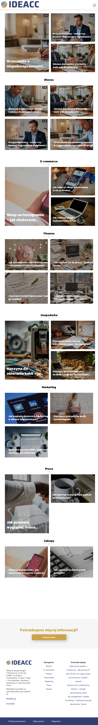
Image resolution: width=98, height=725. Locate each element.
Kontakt (10, 703)
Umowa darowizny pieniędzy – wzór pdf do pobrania (70, 65)
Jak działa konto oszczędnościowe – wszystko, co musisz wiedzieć (28, 264)
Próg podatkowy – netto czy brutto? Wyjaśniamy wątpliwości (72, 35)
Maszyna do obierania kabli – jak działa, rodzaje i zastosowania (25, 371)
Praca (49, 469)
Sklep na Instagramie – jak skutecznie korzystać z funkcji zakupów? (25, 217)
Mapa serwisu (38, 721)
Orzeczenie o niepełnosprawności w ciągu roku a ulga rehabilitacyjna (25, 64)
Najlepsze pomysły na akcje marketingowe (70, 418)
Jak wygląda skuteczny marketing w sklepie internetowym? (28, 418)
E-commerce (49, 161)
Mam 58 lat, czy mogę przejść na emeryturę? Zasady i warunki (78, 677)
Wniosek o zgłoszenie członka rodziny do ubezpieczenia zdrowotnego (25, 110)
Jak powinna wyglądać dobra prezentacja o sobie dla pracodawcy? (24, 525)
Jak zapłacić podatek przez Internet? (69, 571)
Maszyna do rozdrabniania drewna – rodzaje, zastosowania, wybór (72, 373)
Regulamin (56, 721)
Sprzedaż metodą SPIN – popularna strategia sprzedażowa (28, 451)
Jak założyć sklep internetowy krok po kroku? (70, 189)
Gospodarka (49, 315)
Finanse (49, 233)
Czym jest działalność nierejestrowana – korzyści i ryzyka (70, 297)
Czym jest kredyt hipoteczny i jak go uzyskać (28, 297)
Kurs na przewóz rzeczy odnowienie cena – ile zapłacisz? (72, 342)
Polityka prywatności (16, 721)
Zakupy (49, 541)
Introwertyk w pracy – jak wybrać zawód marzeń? (72, 496)
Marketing (49, 387)
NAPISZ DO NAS (49, 637)
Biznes (49, 80)
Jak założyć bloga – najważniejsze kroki (64, 219)
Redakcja (11, 698)
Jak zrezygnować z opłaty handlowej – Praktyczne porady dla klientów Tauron (78, 700)
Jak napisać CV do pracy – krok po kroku (73, 264)
